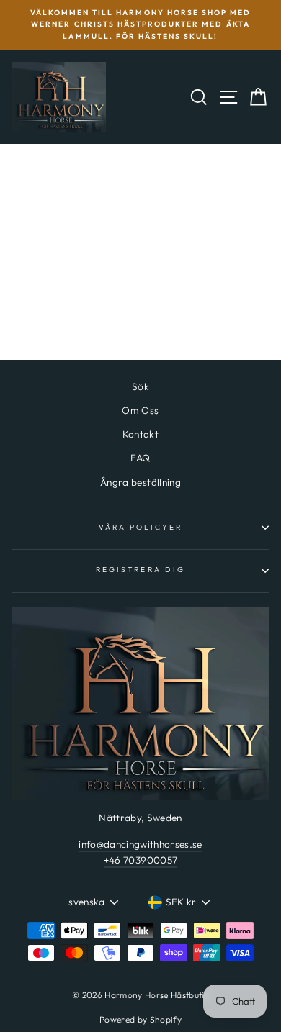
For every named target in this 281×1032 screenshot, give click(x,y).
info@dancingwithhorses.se (140, 844)
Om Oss (140, 410)
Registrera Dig (140, 569)
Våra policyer (141, 527)
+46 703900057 (140, 860)
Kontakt (140, 433)
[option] (140, 24)
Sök (140, 386)
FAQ (140, 457)
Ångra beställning (140, 482)
